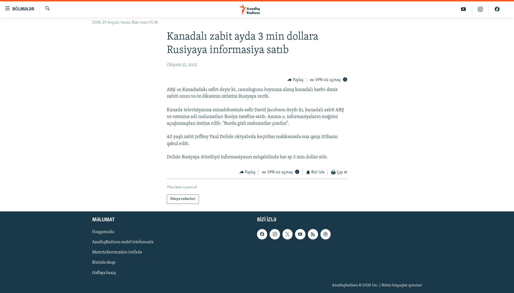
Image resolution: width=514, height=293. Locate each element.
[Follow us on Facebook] (262, 234)
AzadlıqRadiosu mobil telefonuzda (123, 242)
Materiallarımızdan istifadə (117, 252)
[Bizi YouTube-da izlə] (463, 9)
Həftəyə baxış (104, 273)
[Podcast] (325, 234)
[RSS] (313, 234)
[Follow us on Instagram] (275, 234)
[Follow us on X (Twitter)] (287, 234)
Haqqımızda (103, 232)
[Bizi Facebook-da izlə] (497, 9)
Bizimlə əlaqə (103, 262)
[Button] (296, 80)
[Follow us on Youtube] (300, 234)
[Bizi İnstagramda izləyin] (480, 9)
